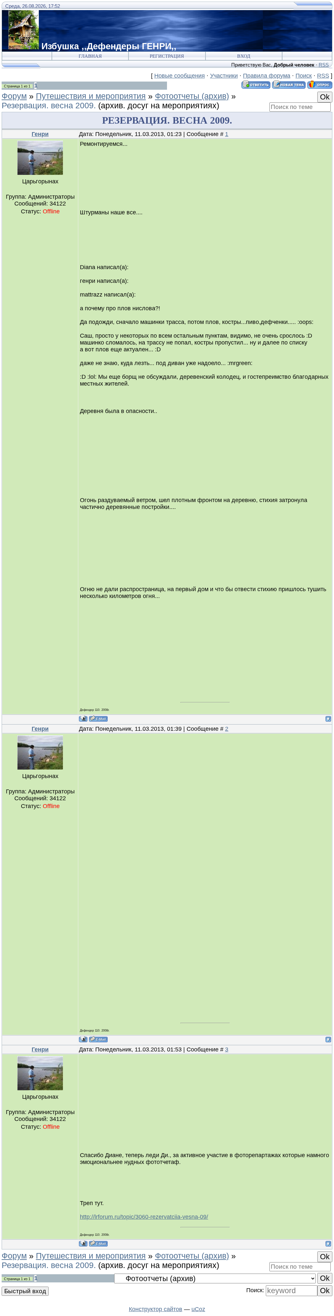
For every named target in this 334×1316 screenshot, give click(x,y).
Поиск (304, 75)
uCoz (198, 1309)
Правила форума (266, 75)
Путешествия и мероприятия (91, 95)
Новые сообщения (179, 75)
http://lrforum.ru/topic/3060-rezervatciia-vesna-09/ (144, 1217)
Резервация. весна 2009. (49, 105)
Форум (14, 95)
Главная (90, 56)
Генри (40, 134)
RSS (324, 65)
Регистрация (167, 56)
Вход (243, 56)
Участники (224, 75)
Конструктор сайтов (155, 1309)
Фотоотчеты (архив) (192, 95)
